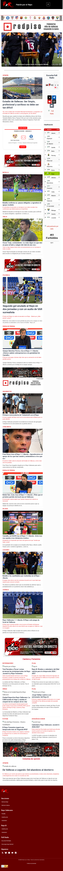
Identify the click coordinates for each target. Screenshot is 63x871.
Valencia (49, 201)
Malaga (53, 210)
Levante (53, 218)
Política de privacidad (31, 863)
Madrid (53, 195)
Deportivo (49, 166)
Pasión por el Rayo (24, 5)
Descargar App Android (7, 844)
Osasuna (49, 188)
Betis (52, 151)
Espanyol (49, 138)
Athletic (53, 177)
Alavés (53, 133)
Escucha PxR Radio (6, 840)
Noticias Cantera (6, 805)
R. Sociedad (50, 206)
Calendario (4, 820)
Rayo (52, 174)
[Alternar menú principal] (48, 4)
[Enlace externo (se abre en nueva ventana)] (32, 26)
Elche (53, 170)
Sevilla (53, 147)
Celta (52, 192)
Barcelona (50, 183)
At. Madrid (50, 144)
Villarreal (49, 160)
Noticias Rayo (5, 801)
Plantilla (3, 813)
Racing (53, 155)
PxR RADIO (22, 146)
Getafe (53, 214)
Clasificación (5, 817)
